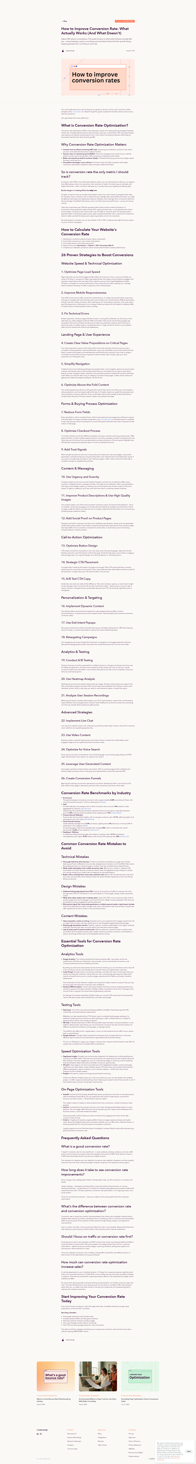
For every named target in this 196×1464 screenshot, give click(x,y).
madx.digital (116, 813)
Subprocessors (134, 1456)
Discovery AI (71, 1434)
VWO (85, 826)
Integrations (102, 1437)
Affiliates (132, 1449)
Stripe (103, 802)
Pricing (131, 1434)
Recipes (101, 1441)
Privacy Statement (135, 1445)
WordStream (89, 819)
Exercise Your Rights (136, 1453)
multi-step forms (106, 419)
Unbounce (94, 830)
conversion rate (78, 112)
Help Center (102, 1445)
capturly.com (85, 809)
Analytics (70, 1445)
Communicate (72, 1449)
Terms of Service (134, 1441)
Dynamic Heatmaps (74, 1441)
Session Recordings (74, 1437)
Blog (99, 1434)
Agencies (132, 1437)
